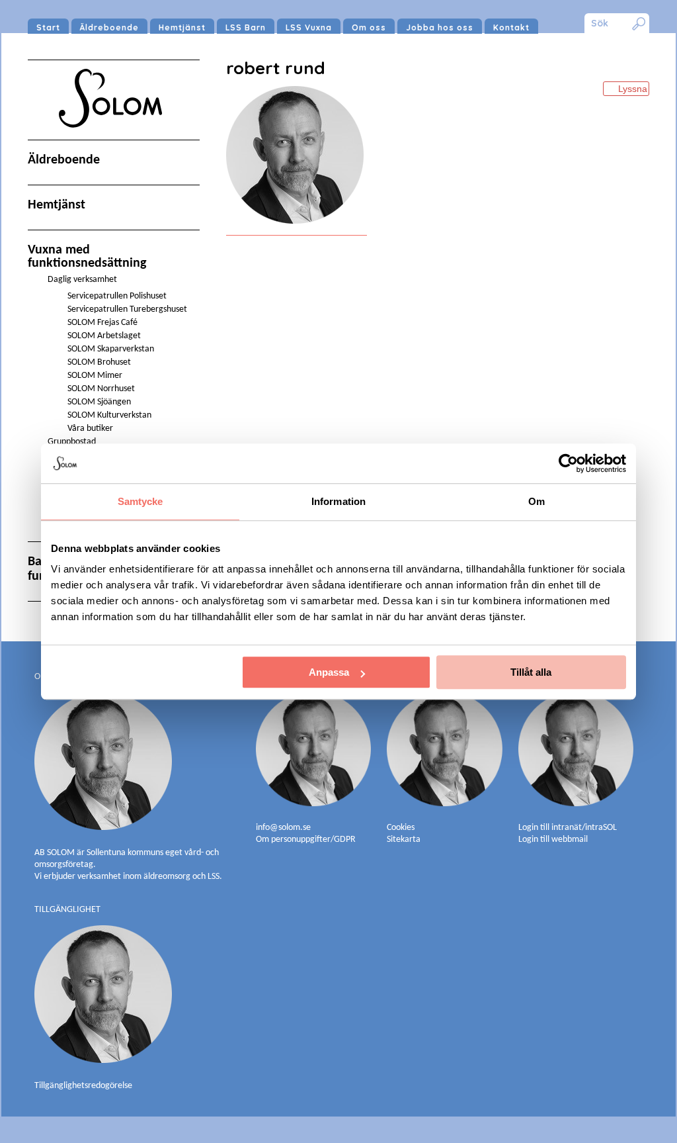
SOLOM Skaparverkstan (110, 349)
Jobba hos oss (439, 27)
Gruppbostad (72, 442)
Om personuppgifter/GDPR (306, 840)
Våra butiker (90, 429)
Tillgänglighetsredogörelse (83, 1086)
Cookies (401, 828)
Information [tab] (338, 501)
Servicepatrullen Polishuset (117, 296)
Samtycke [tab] (140, 501)
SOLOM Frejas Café (102, 323)
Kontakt (511, 27)
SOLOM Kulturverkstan (109, 415)
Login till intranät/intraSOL (567, 828)
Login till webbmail (553, 840)
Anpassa (329, 672)
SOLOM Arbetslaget (104, 336)
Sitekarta (403, 840)
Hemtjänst (182, 27)
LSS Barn (245, 27)
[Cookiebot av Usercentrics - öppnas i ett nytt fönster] (568, 463)
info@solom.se (284, 828)
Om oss (369, 27)
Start (48, 27)
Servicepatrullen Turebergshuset (127, 309)
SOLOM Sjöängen (99, 402)
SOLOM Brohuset (99, 362)
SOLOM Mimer (94, 376)
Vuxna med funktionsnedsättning (87, 257)
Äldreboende (109, 27)
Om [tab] (536, 501)
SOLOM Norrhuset (101, 389)
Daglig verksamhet (82, 280)
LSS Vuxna (309, 27)
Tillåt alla (530, 672)
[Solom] (114, 140)
